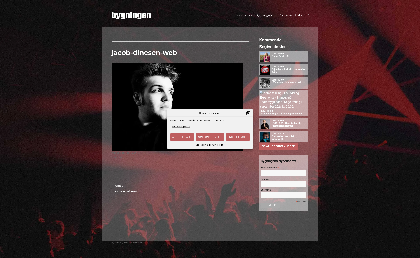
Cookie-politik (202, 145)
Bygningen (116, 242)
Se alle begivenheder (278, 146)
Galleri (299, 15)
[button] (248, 113)
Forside (241, 15)
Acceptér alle (182, 137)
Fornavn (265, 179)
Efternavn (266, 189)
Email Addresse (270, 167)
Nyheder (286, 15)
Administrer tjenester (181, 127)
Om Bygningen (260, 15)
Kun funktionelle (210, 137)
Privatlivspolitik (216, 145)
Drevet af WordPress (134, 242)
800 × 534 (117, 157)
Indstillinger (237, 137)
